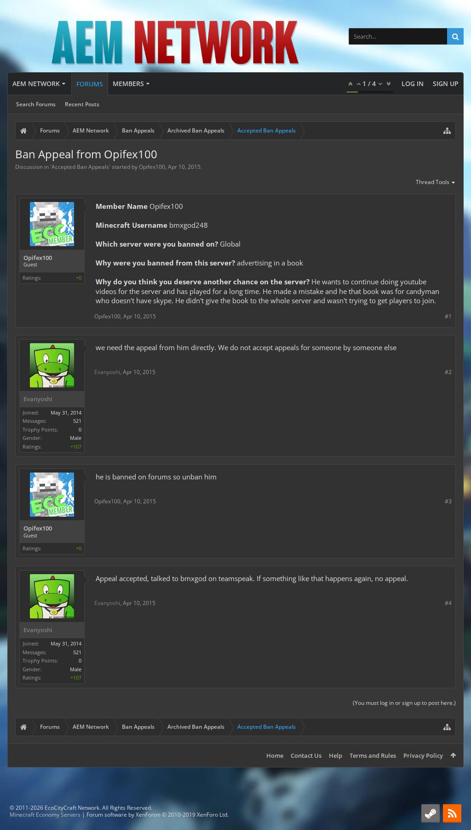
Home (274, 755)
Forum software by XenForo (157, 814)
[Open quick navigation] (447, 130)
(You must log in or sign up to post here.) (404, 703)
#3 (448, 501)
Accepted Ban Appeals (80, 167)
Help (335, 755)
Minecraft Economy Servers (45, 814)
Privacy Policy (423, 755)
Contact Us (306, 755)
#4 (448, 602)
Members (128, 83)
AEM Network (36, 83)
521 (77, 420)
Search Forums (36, 104)
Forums (89, 84)
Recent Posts (82, 104)
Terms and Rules (373, 755)
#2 (448, 372)
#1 (448, 316)
